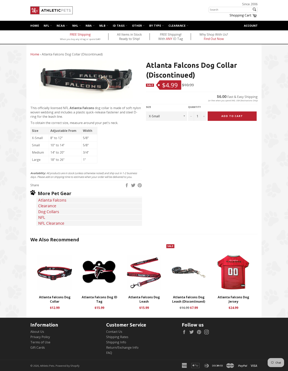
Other (137, 25)
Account (251, 25)
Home (34, 25)
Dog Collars (48, 211)
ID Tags (119, 25)
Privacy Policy (40, 337)
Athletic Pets (47, 365)
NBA (89, 25)
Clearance (177, 25)
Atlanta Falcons (52, 200)
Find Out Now (214, 39)
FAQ (109, 353)
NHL (75, 25)
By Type (155, 25)
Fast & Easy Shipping (237, 97)
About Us (37, 331)
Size (148, 107)
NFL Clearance (51, 223)
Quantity (194, 107)
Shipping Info (116, 342)
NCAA (61, 25)
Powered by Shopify (67, 365)
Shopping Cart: (244, 15)
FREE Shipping (80, 34)
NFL (47, 25)
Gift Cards (37, 347)
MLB (102, 25)
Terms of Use (40, 342)
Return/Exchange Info (122, 347)
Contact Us (114, 331)
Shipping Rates (117, 337)
